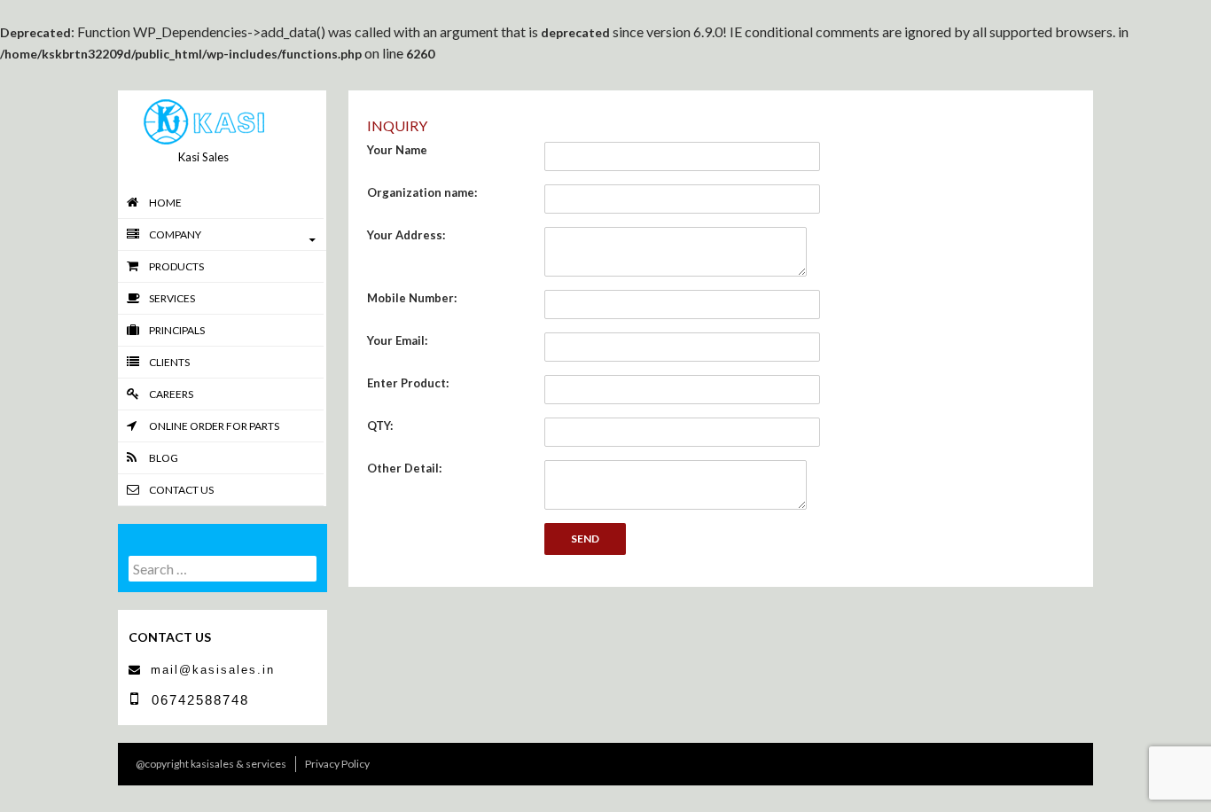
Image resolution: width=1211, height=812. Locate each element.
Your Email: (397, 340)
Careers (171, 394)
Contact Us (181, 489)
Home (165, 202)
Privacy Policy (337, 763)
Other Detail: (404, 468)
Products (176, 266)
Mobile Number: (412, 298)
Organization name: (422, 192)
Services (172, 298)
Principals (177, 330)
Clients (169, 362)
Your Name (397, 150)
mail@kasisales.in (213, 669)
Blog (163, 458)
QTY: (380, 425)
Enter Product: (408, 383)
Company (175, 234)
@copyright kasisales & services (211, 763)
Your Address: (406, 235)
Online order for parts (214, 426)
